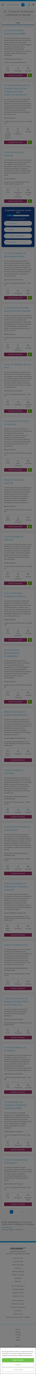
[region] (18, 1361)
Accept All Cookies (18, 1360)
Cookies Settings (18, 1370)
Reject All (18, 1365)
